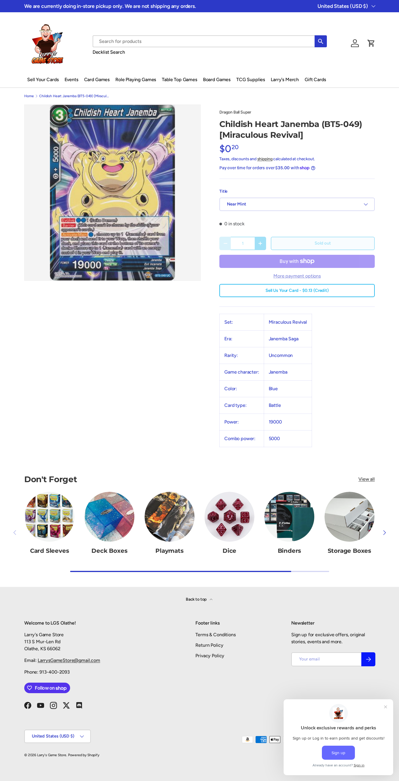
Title (223, 191)
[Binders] (289, 517)
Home (29, 96)
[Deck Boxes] (109, 517)
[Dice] (229, 517)
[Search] (321, 41)
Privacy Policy (209, 655)
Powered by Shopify (83, 755)
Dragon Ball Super (235, 112)
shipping (265, 158)
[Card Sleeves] (49, 517)
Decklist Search (109, 52)
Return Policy (209, 645)
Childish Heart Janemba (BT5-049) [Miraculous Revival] (74, 96)
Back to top (196, 599)
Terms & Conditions (215, 634)
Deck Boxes (109, 550)
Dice (229, 550)
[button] (371, 43)
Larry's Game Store (51, 755)
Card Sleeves (49, 550)
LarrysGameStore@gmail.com (69, 660)
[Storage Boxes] (349, 517)
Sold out (323, 243)
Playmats (169, 550)
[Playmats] (170, 517)
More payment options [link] (297, 276)
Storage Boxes (349, 550)
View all (366, 479)
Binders (289, 550)
